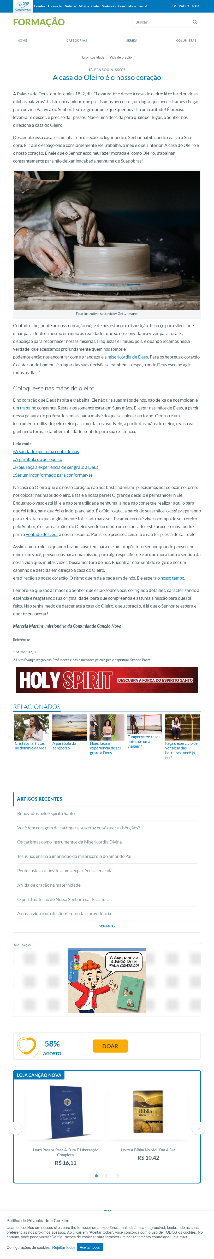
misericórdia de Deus (128, 356)
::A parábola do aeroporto (37, 459)
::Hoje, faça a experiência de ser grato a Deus (55, 467)
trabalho (28, 407)
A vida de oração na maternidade (49, 884)
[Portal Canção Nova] (23, 6)
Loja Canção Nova (39, 1075)
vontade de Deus (42, 534)
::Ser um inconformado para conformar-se (53, 474)
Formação (55, 6)
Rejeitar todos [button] (63, 1247)
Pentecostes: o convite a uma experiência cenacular (65, 870)
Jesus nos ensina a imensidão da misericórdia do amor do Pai (74, 856)
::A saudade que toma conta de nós (46, 451)
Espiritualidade (93, 57)
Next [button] (198, 1128)
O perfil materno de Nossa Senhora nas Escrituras (64, 899)
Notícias (70, 6)
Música (84, 6)
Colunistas (186, 40)
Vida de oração (121, 57)
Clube (95, 6)
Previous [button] (15, 1128)
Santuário (109, 6)
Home (22, 40)
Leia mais (179, 1236)
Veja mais (107, 926)
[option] (65, 1128)
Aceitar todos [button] (90, 1247)
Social (143, 6)
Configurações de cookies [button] (28, 1247)
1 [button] (96, 1176)
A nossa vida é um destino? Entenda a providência (64, 913)
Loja (196, 6)
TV (174, 6)
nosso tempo (172, 577)
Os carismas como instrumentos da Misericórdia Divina (69, 841)
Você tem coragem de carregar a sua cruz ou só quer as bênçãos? (78, 827)
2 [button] (107, 1176)
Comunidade (127, 6)
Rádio (184, 6)
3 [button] (117, 1176)
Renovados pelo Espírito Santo (46, 813)
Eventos (39, 6)
